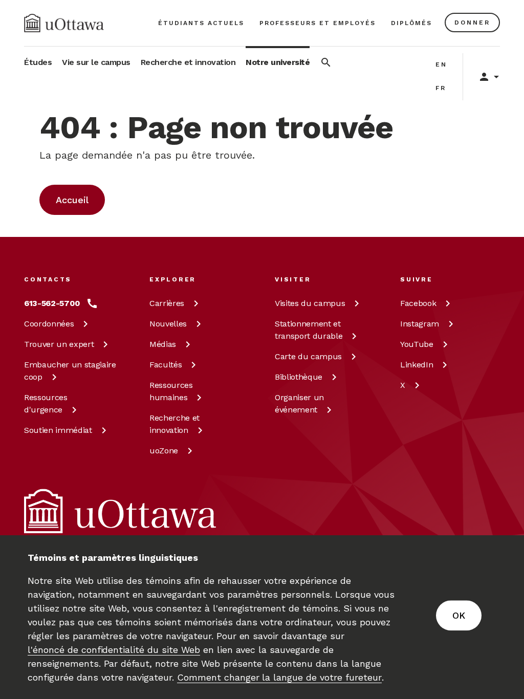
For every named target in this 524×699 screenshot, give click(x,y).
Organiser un (299, 403)
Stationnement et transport (308, 330)
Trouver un (59, 344)
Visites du (310, 303)
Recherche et (174, 424)
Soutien (58, 430)
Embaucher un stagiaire (70, 371)
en (441, 64)
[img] (64, 23)
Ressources (46, 403)
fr (440, 88)
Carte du (308, 356)
